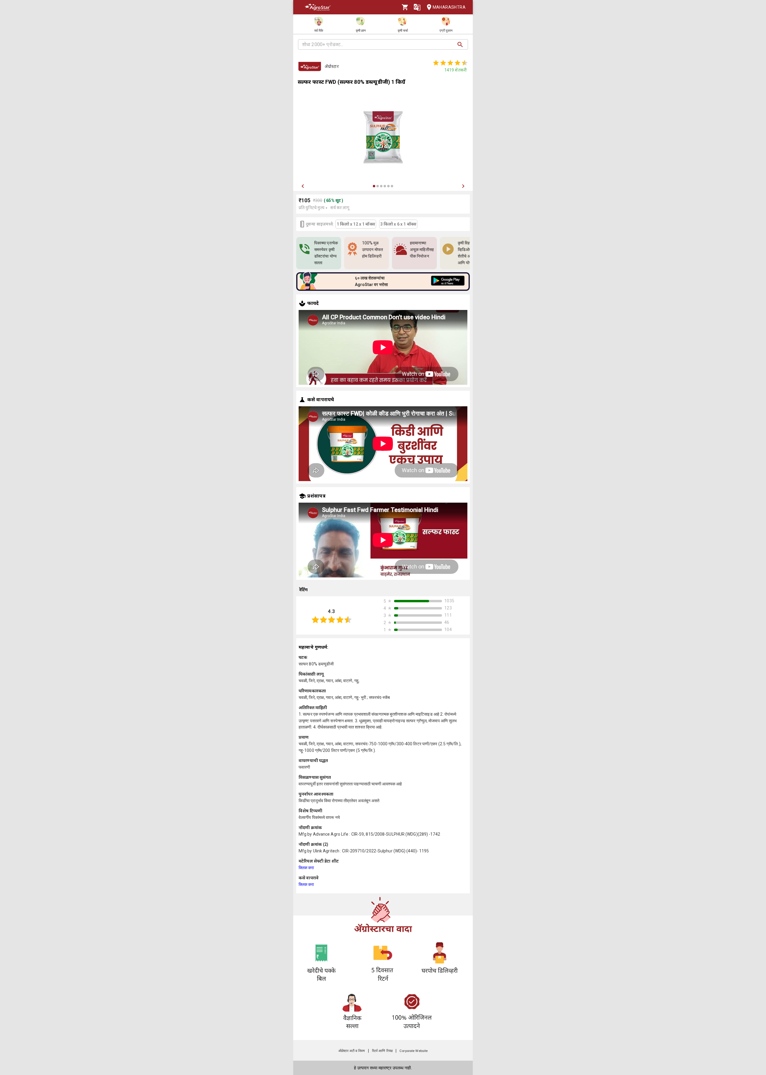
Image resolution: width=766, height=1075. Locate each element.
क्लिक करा (306, 867)
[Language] (417, 7)
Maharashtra (449, 7)
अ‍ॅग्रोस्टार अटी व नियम (351, 1051)
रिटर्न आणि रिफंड (382, 1051)
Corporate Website (413, 1051)
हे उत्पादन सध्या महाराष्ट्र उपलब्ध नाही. (383, 1067)
